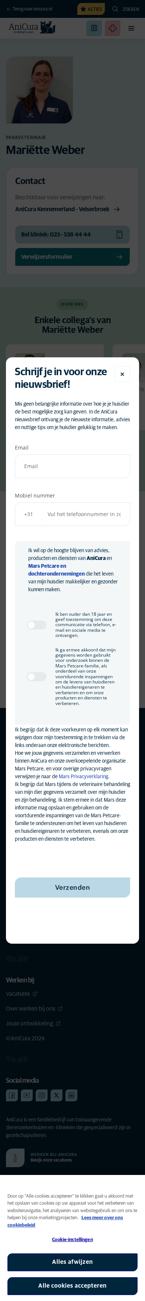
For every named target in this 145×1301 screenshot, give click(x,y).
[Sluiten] (122, 374)
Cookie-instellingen (72, 1239)
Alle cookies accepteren (72, 1286)
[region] (72, 1238)
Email (22, 447)
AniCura (96, 558)
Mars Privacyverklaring (83, 776)
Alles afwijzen (72, 1262)
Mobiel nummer (35, 495)
